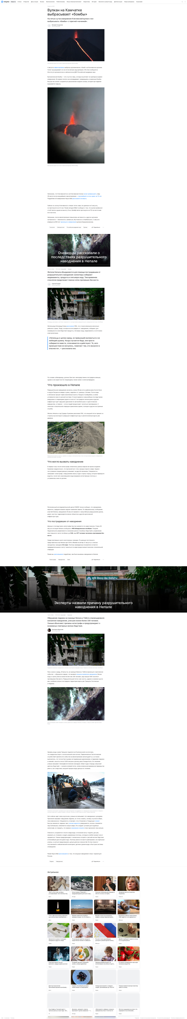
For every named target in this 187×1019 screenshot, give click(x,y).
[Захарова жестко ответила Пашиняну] (129, 887)
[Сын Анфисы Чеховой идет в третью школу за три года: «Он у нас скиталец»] (58, 1004)
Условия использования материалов (148, 1017)
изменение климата (77, 828)
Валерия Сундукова (57, 25)
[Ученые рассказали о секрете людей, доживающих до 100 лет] (105, 981)
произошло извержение (68, 222)
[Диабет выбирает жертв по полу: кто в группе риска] (129, 934)
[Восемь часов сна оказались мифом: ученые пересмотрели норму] (105, 911)
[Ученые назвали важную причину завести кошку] (129, 981)
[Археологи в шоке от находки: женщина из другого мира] (58, 934)
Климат (69, 269)
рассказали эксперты (79, 198)
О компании (6, 1017)
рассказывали (58, 554)
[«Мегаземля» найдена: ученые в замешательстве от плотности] (105, 1004)
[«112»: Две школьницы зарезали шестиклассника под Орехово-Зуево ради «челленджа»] (58, 911)
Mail (2, 1017)
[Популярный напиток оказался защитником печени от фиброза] (82, 934)
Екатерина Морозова (57, 629)
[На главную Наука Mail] (6, 2)
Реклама (12, 1017)
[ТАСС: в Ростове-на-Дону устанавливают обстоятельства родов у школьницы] (58, 887)
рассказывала (63, 854)
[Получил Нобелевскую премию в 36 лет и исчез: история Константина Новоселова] (105, 887)
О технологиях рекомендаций (163, 1017)
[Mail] (2, 2)
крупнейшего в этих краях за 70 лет (89, 196)
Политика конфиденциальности (177, 1017)
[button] (75, 45)
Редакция (137, 1017)
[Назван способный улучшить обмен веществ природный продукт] (82, 981)
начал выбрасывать (90, 194)
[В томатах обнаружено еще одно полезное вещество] (129, 957)
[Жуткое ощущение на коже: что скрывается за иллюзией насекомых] (129, 1004)
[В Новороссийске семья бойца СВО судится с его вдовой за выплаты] (129, 911)
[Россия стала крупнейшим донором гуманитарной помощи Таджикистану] (105, 934)
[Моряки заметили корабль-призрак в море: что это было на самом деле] (82, 911)
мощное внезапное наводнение (87, 674)
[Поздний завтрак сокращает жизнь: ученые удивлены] (82, 957)
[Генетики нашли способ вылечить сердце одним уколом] (58, 957)
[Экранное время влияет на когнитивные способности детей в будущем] (105, 957)
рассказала (70, 326)
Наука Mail (63, 269)
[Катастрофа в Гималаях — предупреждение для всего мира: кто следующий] (82, 887)
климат (97, 821)
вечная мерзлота (74, 823)
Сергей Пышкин (56, 283)
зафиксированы (59, 67)
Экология (69, 614)
